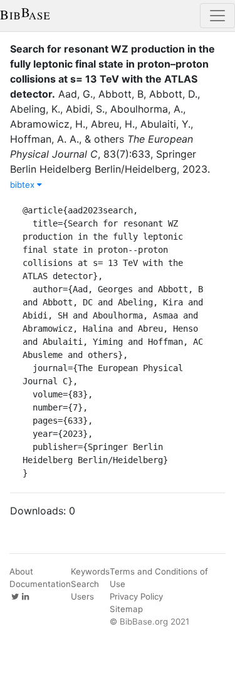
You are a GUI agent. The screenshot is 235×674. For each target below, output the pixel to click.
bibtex (23, 185)
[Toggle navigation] (217, 15)
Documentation (40, 584)
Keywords (90, 571)
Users (82, 596)
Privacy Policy (136, 596)
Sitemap (126, 609)
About (21, 571)
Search (85, 584)
